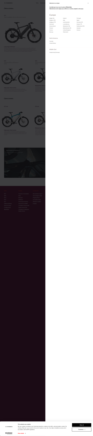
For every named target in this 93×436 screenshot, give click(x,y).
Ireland (64, 18)
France (51, 30)
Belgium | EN (52, 20)
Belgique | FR (52, 22)
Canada (51, 41)
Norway (51, 32)
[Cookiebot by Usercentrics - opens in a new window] (9, 433)
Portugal (79, 18)
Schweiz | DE (80, 22)
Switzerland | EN (80, 26)
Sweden (79, 28)
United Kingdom (67, 30)
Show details (21, 433)
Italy (64, 20)
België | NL (51, 18)
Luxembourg (66, 24)
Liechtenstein (66, 22)
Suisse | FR (79, 24)
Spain (78, 20)
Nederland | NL (66, 26)
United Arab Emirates (54, 52)
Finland (51, 28)
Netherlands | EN (67, 28)
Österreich (65, 32)
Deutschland (52, 26)
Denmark (51, 24)
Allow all (82, 425)
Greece (78, 30)
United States (52, 43)
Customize (80, 429)
